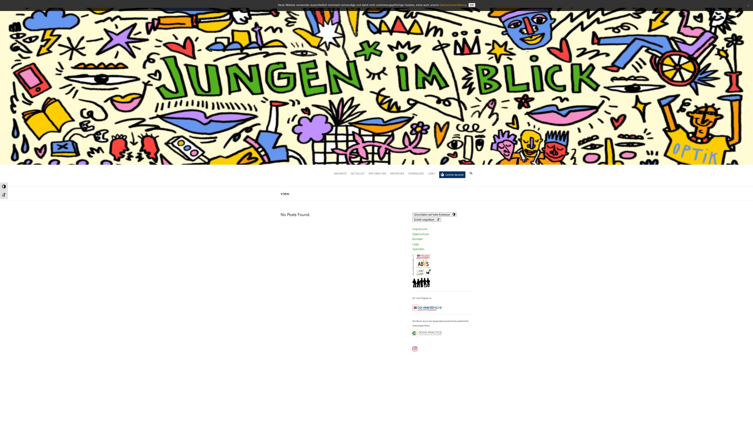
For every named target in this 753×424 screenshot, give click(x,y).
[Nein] (748, 5)
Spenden (418, 249)
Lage (415, 244)
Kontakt (417, 239)
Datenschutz (420, 234)
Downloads (416, 173)
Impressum (419, 229)
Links (431, 173)
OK (472, 5)
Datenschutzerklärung (453, 4)
